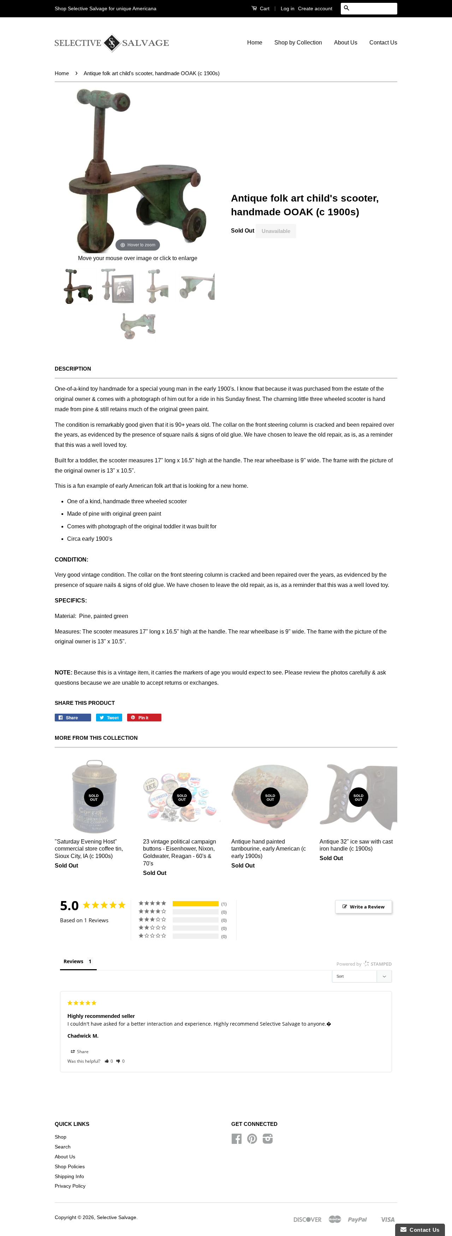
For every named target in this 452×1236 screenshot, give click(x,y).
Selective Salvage (116, 1217)
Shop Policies (70, 1166)
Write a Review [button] (367, 907)
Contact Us (383, 43)
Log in (288, 8)
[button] (109, 1061)
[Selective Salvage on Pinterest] (252, 1141)
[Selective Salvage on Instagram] (267, 1141)
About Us (345, 43)
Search (63, 1147)
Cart (263, 8)
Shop (60, 1137)
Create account (315, 8)
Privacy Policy (70, 1186)
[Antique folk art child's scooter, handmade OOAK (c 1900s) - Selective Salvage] (78, 286)
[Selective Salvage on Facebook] (236, 1141)
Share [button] (82, 1052)
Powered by (364, 964)
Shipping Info (69, 1176)
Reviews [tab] (73, 961)
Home (254, 43)
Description (73, 369)
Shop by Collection (298, 43)
